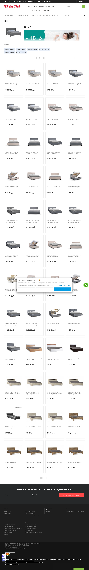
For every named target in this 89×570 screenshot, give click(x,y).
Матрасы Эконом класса (30, 528)
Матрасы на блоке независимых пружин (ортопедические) (13, 528)
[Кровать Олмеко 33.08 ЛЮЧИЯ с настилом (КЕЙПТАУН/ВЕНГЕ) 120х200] (75, 450)
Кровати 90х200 (21, 49)
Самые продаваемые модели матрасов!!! (34, 532)
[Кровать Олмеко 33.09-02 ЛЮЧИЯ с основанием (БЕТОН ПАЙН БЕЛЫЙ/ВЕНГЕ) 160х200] (13, 382)
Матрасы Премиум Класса (10, 530)
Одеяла (26, 522)
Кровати (6, 534)
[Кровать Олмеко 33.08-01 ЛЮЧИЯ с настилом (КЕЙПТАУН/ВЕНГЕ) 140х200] (34, 450)
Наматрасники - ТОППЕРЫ (9, 522)
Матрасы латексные (8, 532)
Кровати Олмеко (9, 49)
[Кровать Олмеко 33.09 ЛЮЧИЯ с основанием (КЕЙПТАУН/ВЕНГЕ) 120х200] (55, 450)
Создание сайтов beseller (78, 569)
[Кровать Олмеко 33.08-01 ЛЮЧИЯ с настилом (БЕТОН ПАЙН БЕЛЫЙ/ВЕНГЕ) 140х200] (75, 382)
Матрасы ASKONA (7, 513)
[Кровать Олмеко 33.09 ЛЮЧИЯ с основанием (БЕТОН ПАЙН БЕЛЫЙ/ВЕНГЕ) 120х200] (34, 416)
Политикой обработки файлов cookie (62, 285)
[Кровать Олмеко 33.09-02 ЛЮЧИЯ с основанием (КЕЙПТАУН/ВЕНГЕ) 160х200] (75, 416)
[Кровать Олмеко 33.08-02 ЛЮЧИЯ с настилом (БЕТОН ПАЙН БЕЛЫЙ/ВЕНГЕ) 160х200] (34, 382)
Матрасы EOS (7, 515)
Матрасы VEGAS (7, 511)
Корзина (81, 1)
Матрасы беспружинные (30, 526)
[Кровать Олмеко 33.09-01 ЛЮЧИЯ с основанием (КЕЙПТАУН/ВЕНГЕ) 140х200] (13, 450)
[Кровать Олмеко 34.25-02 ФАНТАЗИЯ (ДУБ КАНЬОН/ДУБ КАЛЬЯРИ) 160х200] (13, 416)
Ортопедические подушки (10, 524)
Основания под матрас (30, 524)
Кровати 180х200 (21, 52)
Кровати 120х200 (32, 49)
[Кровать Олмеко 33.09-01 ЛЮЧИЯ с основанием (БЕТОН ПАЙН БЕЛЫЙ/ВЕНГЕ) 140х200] (55, 382)
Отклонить (26, 289)
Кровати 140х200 (44, 49)
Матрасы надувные (8, 526)
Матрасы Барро (28, 517)
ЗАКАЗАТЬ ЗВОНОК (86, 284)
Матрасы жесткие (29, 530)
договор (48, 511)
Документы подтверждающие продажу (74, 511)
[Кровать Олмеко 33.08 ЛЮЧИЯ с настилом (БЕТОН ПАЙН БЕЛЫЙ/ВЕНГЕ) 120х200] (55, 416)
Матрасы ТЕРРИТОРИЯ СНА (30, 513)
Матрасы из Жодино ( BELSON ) (32, 515)
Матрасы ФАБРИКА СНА (30, 511)
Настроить (44, 289)
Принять (62, 289)
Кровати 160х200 (9, 52)
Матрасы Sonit (7, 517)
